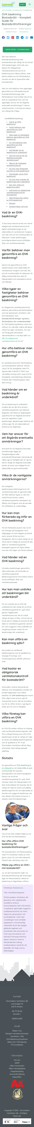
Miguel (15, 31)
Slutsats (12, 203)
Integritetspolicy (17, 1071)
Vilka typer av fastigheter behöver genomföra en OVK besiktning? (18, 137)
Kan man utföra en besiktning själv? (15, 186)
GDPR (17, 1063)
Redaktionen (28, 28)
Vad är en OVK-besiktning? (14, 123)
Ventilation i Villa (17, 1036)
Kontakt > (17, 1014)
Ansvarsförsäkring (17, 1074)
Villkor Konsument (17, 1066)
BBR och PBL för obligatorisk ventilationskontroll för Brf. (16, 338)
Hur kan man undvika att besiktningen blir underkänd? (18, 180)
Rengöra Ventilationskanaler (17, 1033)
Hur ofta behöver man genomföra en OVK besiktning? (17, 144)
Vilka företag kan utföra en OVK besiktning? (17, 199)
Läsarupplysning (23, 31)
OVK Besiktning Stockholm (17, 1039)
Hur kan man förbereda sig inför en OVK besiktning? (18, 170)
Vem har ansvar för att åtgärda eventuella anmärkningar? (17, 158)
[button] (22, 4)
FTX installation (17, 1045)
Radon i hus (17, 1031)
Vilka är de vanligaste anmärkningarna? (16, 164)
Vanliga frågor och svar (18, 206)
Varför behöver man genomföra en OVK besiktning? (16, 129)
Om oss (17, 1060)
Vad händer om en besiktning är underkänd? (17, 151)
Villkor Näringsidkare (17, 1068)
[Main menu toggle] (29, 4)
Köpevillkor (17, 1077)
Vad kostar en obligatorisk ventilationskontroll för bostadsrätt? (18, 192)
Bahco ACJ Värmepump (17, 1042)
